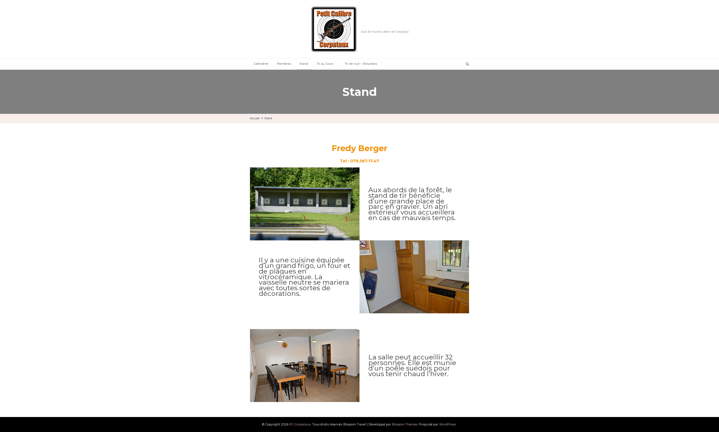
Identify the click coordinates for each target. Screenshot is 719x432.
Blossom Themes (404, 424)
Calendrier (261, 63)
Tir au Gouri (325, 63)
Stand (304, 63)
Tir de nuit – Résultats (361, 63)
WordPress (447, 424)
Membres (284, 63)
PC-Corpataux (381, 26)
